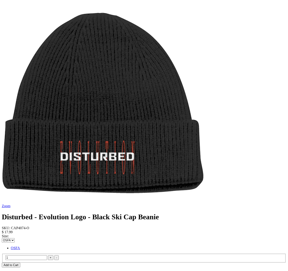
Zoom (6, 206)
